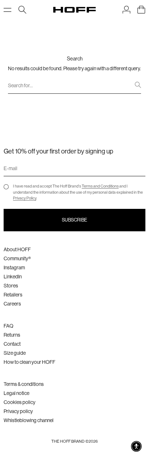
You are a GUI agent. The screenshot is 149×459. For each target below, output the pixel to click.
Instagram (14, 267)
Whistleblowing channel (29, 420)
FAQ (8, 326)
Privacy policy (18, 411)
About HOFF (17, 249)
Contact (12, 344)
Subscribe (74, 220)
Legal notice (16, 393)
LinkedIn (13, 276)
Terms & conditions (24, 384)
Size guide (15, 353)
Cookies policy (19, 402)
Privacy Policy (24, 198)
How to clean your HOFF (29, 362)
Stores (11, 286)
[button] (136, 446)
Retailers (13, 295)
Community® (17, 258)
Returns (12, 335)
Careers (12, 304)
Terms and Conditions (100, 186)
